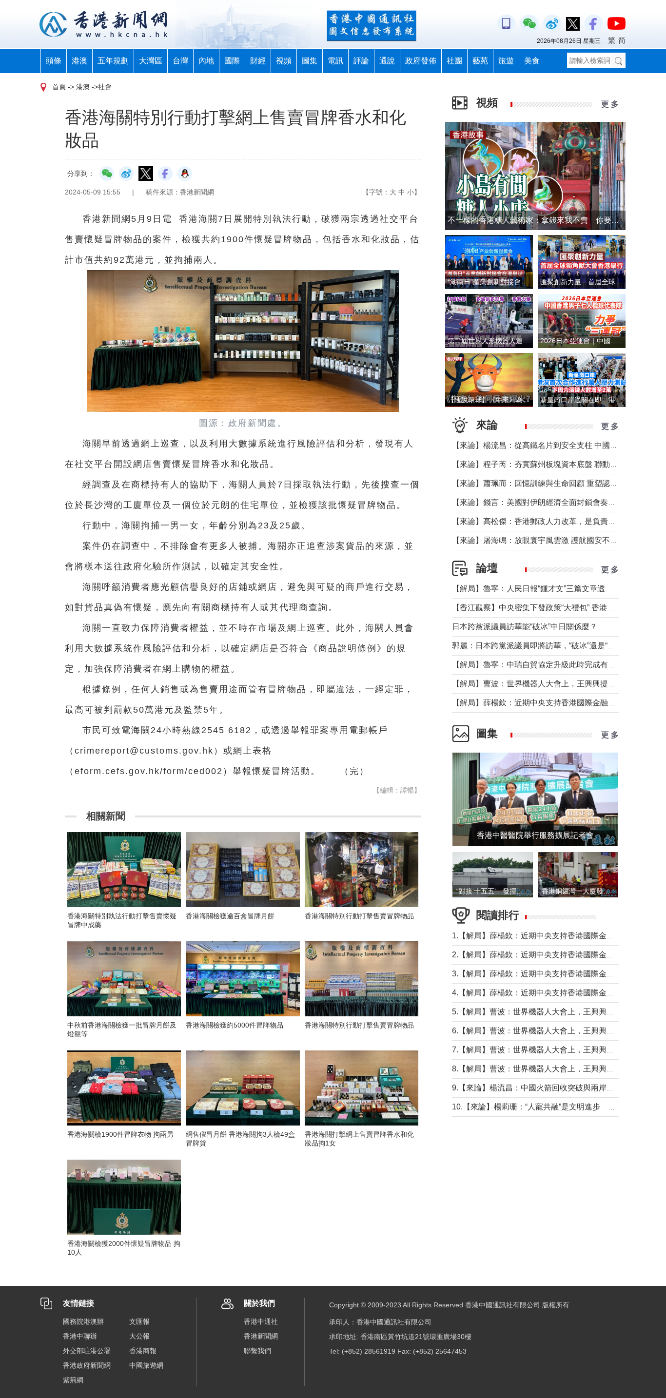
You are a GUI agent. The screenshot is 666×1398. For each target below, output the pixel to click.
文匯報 (139, 1321)
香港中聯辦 (80, 1336)
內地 (206, 61)
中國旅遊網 (146, 1365)
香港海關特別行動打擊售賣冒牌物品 (359, 916)
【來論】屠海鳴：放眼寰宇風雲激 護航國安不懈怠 (539, 540)
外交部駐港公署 (87, 1351)
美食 (532, 61)
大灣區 (150, 61)
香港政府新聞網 (87, 1365)
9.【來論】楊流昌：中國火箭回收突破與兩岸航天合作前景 (552, 1088)
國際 (232, 61)
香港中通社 (261, 1321)
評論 (361, 61)
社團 (454, 61)
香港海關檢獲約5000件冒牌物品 (234, 1025)
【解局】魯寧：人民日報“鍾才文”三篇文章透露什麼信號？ (552, 588)
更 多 (610, 104)
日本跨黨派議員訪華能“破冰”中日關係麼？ (524, 626)
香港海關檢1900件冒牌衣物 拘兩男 (120, 1134)
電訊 (335, 61)
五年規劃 (113, 61)
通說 (387, 61)
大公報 (139, 1336)
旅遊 (506, 61)
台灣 (180, 61)
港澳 (79, 61)
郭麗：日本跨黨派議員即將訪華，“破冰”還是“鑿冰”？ (542, 645)
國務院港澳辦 (83, 1321)
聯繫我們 (257, 1351)
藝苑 (480, 61)
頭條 (53, 61)
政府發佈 (420, 61)
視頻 (284, 61)
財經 (258, 61)
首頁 (59, 87)
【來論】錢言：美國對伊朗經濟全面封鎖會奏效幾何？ (545, 502)
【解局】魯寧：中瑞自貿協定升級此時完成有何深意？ (545, 664)
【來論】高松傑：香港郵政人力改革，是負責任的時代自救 (553, 521)
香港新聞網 (261, 1336)
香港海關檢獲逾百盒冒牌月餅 (230, 916)
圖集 (309, 61)
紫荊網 (73, 1380)
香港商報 (143, 1351)
